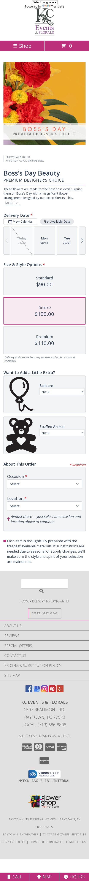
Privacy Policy (13, 842)
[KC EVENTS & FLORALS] (44, 34)
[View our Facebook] (28, 690)
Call (16, 877)
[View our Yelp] (60, 690)
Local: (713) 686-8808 (44, 725)
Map (46, 877)
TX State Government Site (64, 834)
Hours (76, 877)
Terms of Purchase (45, 842)
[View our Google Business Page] (36, 690)
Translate (57, 6)
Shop (25, 45)
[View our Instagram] (44, 690)
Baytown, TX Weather (21, 834)
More (9, 203)
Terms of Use (77, 842)
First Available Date (56, 221)
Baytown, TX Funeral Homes (32, 819)
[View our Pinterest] (52, 690)
